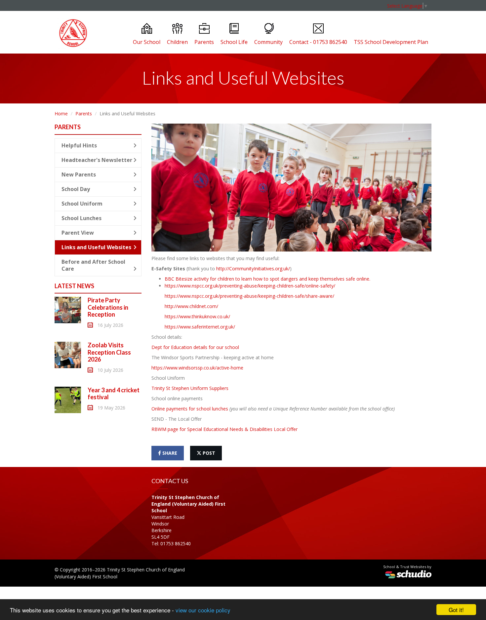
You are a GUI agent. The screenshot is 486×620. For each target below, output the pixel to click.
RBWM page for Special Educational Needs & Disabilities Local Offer (224, 429)
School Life (234, 42)
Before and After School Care (93, 265)
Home (61, 113)
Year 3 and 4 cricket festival (114, 393)
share (169, 453)
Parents (204, 42)
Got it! (456, 609)
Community (268, 42)
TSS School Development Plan (391, 42)
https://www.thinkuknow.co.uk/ (197, 316)
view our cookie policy (203, 610)
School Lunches (81, 218)
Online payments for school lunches (189, 409)
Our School (146, 42)
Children (177, 42)
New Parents (78, 174)
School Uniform (81, 203)
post (208, 453)
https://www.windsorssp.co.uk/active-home (197, 368)
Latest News (74, 286)
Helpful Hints (79, 145)
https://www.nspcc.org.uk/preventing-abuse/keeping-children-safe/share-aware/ (249, 296)
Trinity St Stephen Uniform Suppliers (189, 388)
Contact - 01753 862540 (318, 42)
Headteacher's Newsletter (96, 160)
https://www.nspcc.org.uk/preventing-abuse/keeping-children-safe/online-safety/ (250, 286)
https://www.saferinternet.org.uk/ (200, 327)
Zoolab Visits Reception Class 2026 (109, 352)
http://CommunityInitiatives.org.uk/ (253, 268)
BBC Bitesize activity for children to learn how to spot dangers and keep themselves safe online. (267, 279)
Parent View (77, 232)
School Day (75, 189)
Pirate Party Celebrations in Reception (108, 307)
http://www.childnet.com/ (191, 306)
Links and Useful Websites (96, 247)
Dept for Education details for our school (195, 347)
